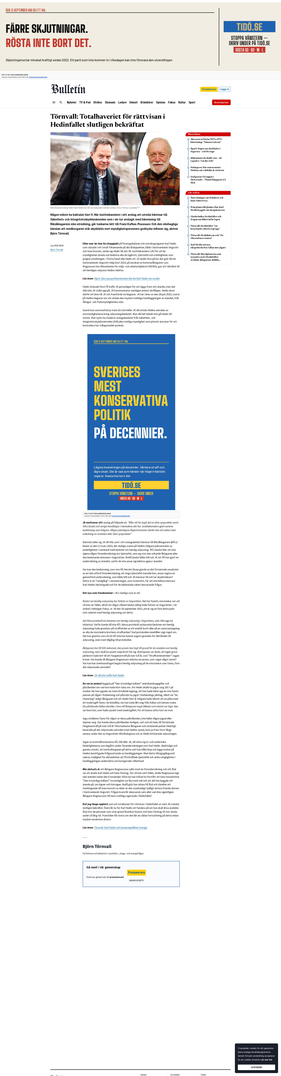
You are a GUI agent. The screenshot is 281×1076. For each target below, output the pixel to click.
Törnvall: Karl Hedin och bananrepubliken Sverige (120, 827)
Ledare (122, 102)
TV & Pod (84, 102)
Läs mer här (266, 1059)
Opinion (160, 102)
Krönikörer (146, 102)
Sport (192, 102)
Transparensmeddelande (38, 77)
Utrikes (97, 102)
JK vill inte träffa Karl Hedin (109, 675)
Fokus (171, 102)
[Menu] (53, 102)
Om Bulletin (175, 1075)
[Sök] (60, 102)
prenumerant (117, 877)
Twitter (203, 1075)
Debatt (134, 102)
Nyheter (71, 102)
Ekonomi (110, 102)
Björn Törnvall (56, 249)
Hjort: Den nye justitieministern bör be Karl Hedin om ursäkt (127, 278)
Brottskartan (221, 102)
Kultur (182, 102)
